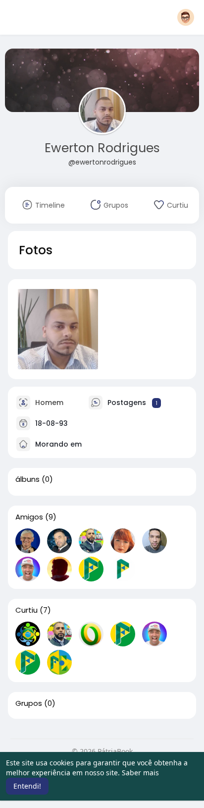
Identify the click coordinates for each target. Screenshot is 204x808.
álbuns (27, 479)
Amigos (29, 517)
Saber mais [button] (140, 772)
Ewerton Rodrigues (102, 148)
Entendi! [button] (27, 786)
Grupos (28, 703)
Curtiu (26, 610)
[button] (185, 17)
